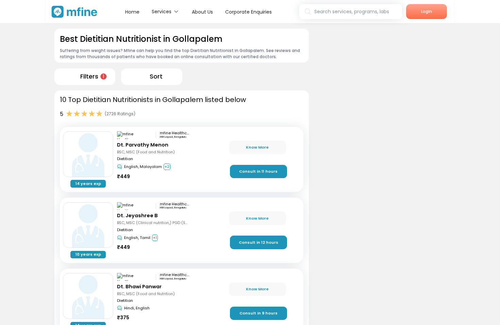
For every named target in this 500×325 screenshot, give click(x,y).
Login (426, 11)
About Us (202, 11)
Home (132, 11)
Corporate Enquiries (248, 11)
